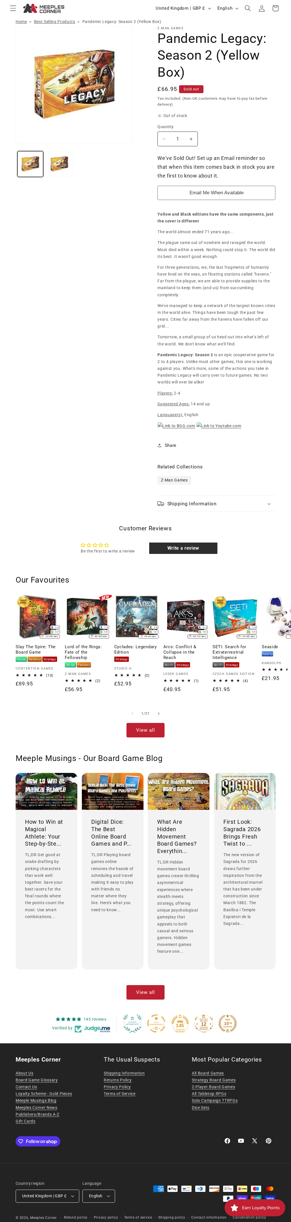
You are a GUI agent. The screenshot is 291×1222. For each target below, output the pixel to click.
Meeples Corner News (36, 1107)
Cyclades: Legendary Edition (135, 649)
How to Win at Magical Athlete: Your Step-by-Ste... (44, 832)
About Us (24, 1073)
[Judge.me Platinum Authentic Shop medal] (132, 1023)
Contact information (209, 1217)
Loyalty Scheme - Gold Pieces (44, 1093)
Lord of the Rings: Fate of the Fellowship (83, 652)
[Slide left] (132, 713)
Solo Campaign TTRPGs (215, 1100)
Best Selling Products (54, 21)
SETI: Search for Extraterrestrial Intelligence (229, 652)
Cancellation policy (249, 1217)
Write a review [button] (183, 548)
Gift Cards (26, 1121)
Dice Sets (200, 1107)
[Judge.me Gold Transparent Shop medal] (156, 1023)
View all (145, 730)
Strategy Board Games (214, 1080)
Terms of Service (120, 1093)
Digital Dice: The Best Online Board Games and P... (111, 832)
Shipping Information (124, 1073)
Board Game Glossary (37, 1080)
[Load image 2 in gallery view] (59, 164)
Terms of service (138, 1217)
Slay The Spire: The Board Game (36, 649)
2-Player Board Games (213, 1087)
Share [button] (170, 445)
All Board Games (208, 1073)
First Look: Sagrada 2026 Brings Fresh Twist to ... (242, 832)
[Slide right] (158, 713)
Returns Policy (118, 1080)
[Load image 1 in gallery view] (30, 164)
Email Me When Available (217, 192)
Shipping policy (171, 1217)
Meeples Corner (43, 1218)
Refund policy (76, 1217)
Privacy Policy (117, 1087)
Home (21, 21)
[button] (13, 8)
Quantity (165, 126)
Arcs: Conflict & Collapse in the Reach (179, 652)
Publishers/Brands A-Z (37, 1114)
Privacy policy (106, 1217)
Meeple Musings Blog (36, 1100)
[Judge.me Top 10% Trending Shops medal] (228, 1023)
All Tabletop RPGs (209, 1093)
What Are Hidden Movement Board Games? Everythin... (176, 836)
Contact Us (26, 1087)
